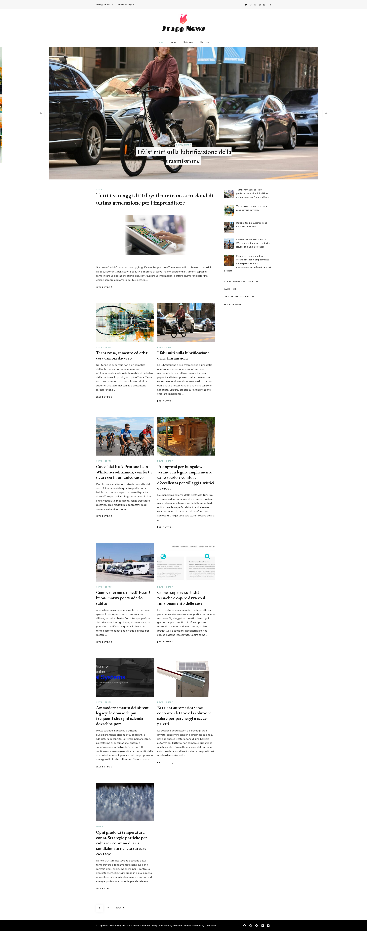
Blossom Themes (182, 925)
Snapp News (183, 28)
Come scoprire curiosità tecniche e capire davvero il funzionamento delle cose (181, 598)
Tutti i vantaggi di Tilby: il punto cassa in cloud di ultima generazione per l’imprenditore (184, 135)
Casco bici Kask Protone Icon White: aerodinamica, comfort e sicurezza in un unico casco (124, 472)
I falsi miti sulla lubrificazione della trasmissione (183, 355)
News (173, 42)
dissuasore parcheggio (239, 296)
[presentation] (40, 113)
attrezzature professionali (242, 281)
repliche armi (232, 304)
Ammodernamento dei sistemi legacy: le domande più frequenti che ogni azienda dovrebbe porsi (123, 716)
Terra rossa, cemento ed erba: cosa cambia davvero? (122, 355)
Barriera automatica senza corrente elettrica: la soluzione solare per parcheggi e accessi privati (184, 716)
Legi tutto (103, 287)
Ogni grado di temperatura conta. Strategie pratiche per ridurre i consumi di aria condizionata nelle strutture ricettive (121, 842)
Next (118, 908)
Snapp (108, 347)
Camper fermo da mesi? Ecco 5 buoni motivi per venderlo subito (123, 598)
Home (161, 42)
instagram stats (104, 4)
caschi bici (230, 289)
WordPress (210, 925)
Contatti (204, 42)
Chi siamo (188, 42)
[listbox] (183, 113)
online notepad (126, 4)
